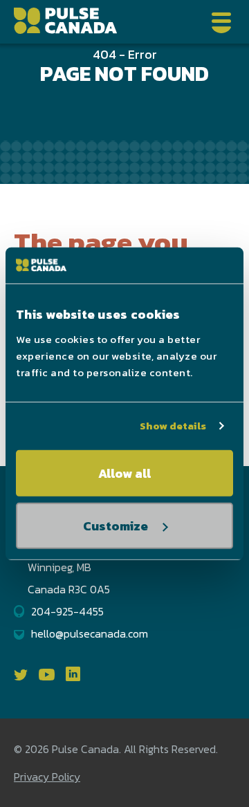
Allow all (124, 473)
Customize (115, 526)
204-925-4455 (67, 611)
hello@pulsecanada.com (89, 633)
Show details (173, 426)
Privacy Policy (47, 776)
